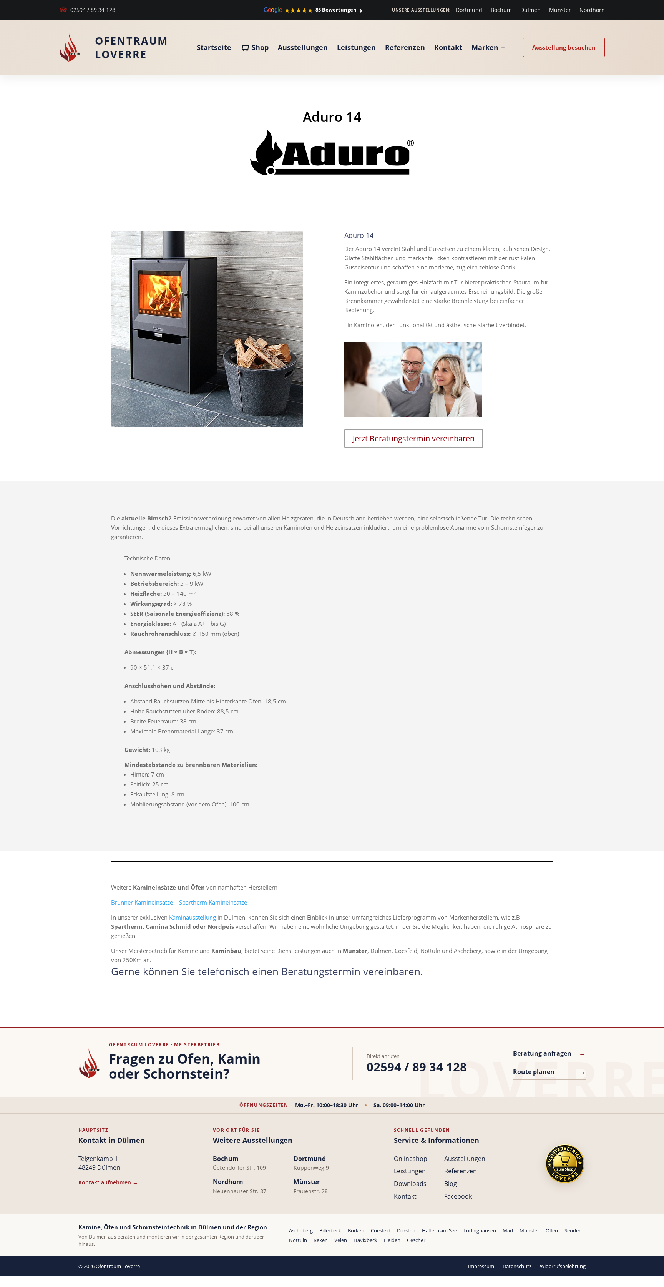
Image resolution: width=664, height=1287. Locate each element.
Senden (573, 1230)
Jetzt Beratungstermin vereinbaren (414, 438)
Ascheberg (301, 1230)
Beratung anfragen (549, 1053)
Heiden (392, 1240)
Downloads (410, 1183)
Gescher (416, 1240)
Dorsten (406, 1230)
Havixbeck (365, 1240)
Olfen (552, 1230)
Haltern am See (439, 1230)
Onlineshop (410, 1158)
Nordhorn (592, 9)
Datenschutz (517, 1266)
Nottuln (298, 1240)
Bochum (501, 9)
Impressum (481, 1266)
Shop (260, 47)
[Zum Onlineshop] (565, 1163)
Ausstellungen (303, 47)
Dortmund (469, 9)
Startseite (214, 47)
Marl (508, 1230)
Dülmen (530, 9)
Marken (484, 47)
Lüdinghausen (479, 1230)
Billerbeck (330, 1230)
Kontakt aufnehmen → (108, 1182)
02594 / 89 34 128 (87, 9)
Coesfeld (380, 1230)
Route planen (549, 1072)
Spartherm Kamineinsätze (213, 902)
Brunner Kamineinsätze (142, 902)
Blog (450, 1183)
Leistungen (356, 47)
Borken (356, 1230)
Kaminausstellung (192, 917)
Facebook (458, 1196)
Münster (560, 9)
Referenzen (405, 47)
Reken (321, 1240)
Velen (340, 1240)
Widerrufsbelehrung (563, 1266)
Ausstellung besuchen (564, 47)
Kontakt (448, 47)
